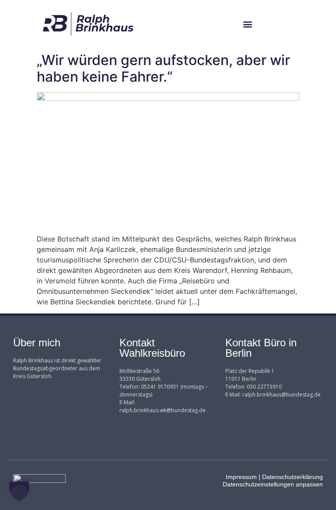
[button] (248, 24)
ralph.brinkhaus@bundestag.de (281, 394)
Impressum (241, 476)
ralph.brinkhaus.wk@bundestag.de (162, 410)
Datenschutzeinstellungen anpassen (273, 484)
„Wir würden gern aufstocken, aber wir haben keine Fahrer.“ (163, 68)
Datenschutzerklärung (292, 476)
